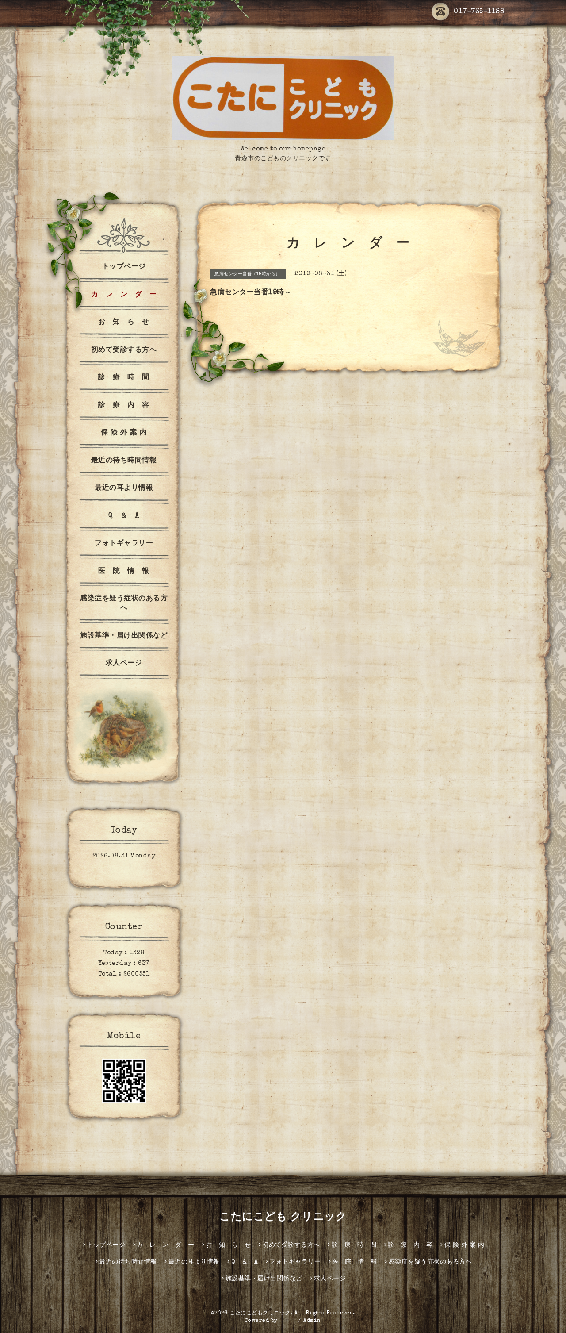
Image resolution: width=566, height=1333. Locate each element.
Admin (312, 1321)
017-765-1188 (479, 11)
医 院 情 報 (123, 571)
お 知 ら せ (123, 322)
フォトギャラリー (124, 543)
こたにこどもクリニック (260, 1313)
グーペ (287, 1321)
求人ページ (124, 663)
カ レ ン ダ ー (124, 295)
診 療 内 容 (123, 405)
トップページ (124, 267)
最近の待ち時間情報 (124, 461)
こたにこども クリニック (283, 1217)
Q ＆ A (123, 516)
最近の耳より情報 (124, 488)
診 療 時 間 (123, 377)
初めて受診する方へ (124, 350)
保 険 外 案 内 (124, 433)
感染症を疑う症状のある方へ (124, 603)
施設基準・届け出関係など (124, 636)
